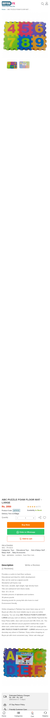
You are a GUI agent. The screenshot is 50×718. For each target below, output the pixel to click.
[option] (25, 35)
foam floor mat (28, 555)
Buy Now (26, 525)
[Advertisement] (25, 472)
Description (7, 565)
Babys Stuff (6, 552)
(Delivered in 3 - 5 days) (17, 699)
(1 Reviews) (7, 568)
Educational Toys (22, 550)
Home (4, 9)
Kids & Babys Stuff (38, 550)
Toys (12, 550)
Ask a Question (7, 545)
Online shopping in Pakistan (12, 609)
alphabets (10, 555)
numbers (18, 555)
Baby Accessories (18, 552)
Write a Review (32, 565)
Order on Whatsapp (27, 532)
